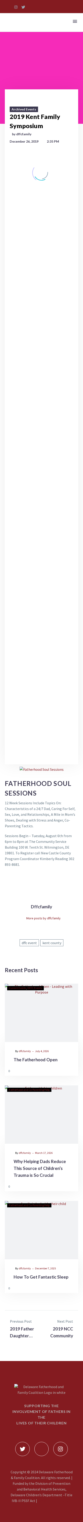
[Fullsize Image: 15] (41, 277)
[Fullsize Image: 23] (41, 476)
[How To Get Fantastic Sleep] (41, 1230)
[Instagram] (16, 7)
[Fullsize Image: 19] (41, 357)
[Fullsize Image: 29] (41, 556)
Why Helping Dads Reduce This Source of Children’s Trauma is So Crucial (40, 1168)
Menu (75, 21)
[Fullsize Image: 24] (41, 456)
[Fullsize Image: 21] (41, 416)
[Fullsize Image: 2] (41, 376)
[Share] (73, 1070)
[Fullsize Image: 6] (41, 655)
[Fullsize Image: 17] (41, 337)
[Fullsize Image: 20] (41, 396)
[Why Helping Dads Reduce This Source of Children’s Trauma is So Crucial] (41, 1114)
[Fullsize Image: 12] (41, 217)
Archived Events (24, 109)
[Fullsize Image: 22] (41, 436)
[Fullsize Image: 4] (41, 615)
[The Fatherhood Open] (41, 1013)
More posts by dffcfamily (43, 918)
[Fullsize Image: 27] (41, 516)
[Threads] (50, 953)
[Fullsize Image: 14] (41, 257)
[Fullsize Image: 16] (41, 297)
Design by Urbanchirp (54, 1500)
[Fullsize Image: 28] (41, 536)
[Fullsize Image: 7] (41, 675)
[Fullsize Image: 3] (41, 575)
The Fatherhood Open (35, 1059)
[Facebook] (32, 953)
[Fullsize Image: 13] (41, 237)
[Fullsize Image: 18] (41, 317)
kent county (51, 942)
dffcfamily (25, 1051)
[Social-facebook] (8, 7)
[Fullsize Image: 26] (41, 734)
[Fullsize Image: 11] (41, 198)
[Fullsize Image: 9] (41, 715)
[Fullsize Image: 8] (41, 695)
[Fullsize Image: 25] (41, 496)
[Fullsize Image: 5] (41, 635)
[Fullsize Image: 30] (41, 595)
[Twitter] (23, 7)
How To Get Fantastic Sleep (41, 1276)
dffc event (29, 942)
